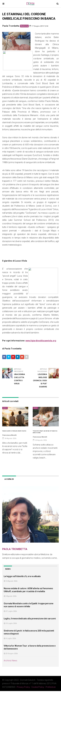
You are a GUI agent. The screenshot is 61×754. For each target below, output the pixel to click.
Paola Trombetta (10, 26)
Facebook (4, 357)
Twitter (9, 357)
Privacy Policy (23, 687)
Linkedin (18, 357)
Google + (22, 357)
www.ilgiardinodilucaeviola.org (40, 340)
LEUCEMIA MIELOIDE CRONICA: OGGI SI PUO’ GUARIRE (40, 380)
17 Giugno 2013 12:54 (39, 26)
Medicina (24, 26)
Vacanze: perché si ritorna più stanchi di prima (14, 431)
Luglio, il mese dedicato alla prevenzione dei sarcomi (30, 618)
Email (26, 357)
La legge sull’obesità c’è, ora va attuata (22, 576)
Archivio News (10, 660)
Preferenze (51, 687)
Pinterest (13, 357)
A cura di (9, 479)
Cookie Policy (37, 687)
